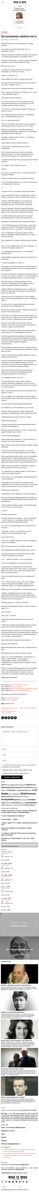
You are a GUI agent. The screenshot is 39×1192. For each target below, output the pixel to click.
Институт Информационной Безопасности (18, 786)
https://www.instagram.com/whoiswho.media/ (24, 688)
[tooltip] (2, 717)
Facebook (9, 785)
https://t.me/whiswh (16, 686)
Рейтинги (29, 790)
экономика (26, 805)
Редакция (4, 1140)
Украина (4, 793)
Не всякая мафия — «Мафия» (9, 819)
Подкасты (6, 1147)
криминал (3, 803)
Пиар (16, 790)
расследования (31, 802)
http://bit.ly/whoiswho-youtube (22, 690)
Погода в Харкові (6, 876)
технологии (20, 805)
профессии (22, 803)
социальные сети (9, 805)
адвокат (10, 794)
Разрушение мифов (23, 790)
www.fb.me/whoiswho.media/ (19, 684)
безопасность (16, 794)
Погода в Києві (5, 853)
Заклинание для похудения (28, 708)
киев (21, 799)
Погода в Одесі (5, 888)
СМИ (33, 790)
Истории (4, 32)
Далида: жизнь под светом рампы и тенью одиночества (16, 1040)
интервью (19, 796)
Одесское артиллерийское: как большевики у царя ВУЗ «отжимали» (16, 828)
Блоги (2, 1134)
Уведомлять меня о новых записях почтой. (15, 773)
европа (15, 796)
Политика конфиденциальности (10, 1144)
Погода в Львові (5, 865)
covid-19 (3, 784)
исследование (25, 796)
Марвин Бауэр (34, 787)
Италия (24, 787)
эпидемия (32, 805)
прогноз (17, 802)
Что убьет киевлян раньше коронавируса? (13, 816)
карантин (17, 799)
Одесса (5, 790)
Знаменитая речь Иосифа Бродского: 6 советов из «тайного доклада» (18, 839)
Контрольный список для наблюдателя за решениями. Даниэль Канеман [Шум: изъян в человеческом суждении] (19, 1155)
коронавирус (32, 799)
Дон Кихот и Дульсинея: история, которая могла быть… (16, 985)
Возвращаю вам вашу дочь (9, 708)
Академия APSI (23, 785)
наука (13, 802)
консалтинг (25, 800)
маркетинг (9, 803)
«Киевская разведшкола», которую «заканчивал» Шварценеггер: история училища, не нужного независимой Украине (19, 811)
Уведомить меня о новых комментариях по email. (17, 770)
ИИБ (28, 784)
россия (3, 805)
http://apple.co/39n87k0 (12, 698)
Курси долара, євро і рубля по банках (10, 846)
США (35, 790)
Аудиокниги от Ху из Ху (8, 1131)
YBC (18, 785)
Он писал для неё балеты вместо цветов (12, 1069)
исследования (7, 799)
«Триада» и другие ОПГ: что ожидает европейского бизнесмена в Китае (19, 823)
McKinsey (13, 785)
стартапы (16, 805)
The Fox (26, 1189)
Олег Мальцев (11, 790)
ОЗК (2, 790)
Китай (29, 787)
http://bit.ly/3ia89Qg (11, 700)
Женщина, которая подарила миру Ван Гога (12, 1012)
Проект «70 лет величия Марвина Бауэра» (13, 1127)
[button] (21, 1187)
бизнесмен (32, 793)
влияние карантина (7, 796)
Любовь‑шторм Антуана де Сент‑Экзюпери (12, 1097)
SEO (16, 785)
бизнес (23, 793)
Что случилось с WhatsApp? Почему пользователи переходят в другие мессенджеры (18, 834)
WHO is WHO (15, 39)
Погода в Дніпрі (5, 900)
